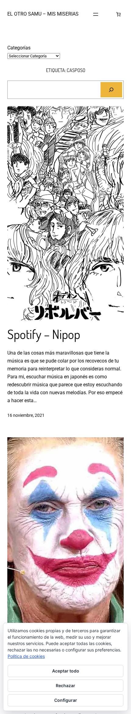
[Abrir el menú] (95, 14)
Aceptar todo (65, 670)
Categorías (18, 48)
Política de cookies (26, 656)
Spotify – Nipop (43, 334)
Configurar (65, 700)
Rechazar (65, 685)
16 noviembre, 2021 (25, 415)
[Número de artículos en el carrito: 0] (118, 14)
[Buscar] (111, 89)
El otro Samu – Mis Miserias (43, 14)
